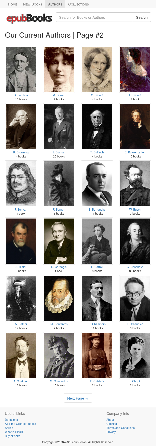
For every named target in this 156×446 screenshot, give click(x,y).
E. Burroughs (97, 209)
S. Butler (20, 267)
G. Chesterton (59, 381)
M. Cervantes (59, 324)
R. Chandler (135, 324)
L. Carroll (97, 267)
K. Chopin (135, 381)
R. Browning (21, 152)
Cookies (111, 424)
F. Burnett (59, 209)
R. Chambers (97, 324)
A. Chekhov (20, 381)
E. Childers (97, 381)
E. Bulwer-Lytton (135, 152)
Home (12, 4)
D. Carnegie (59, 267)
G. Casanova (135, 267)
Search (142, 17)
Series (9, 428)
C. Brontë (97, 95)
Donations (11, 420)
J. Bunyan (20, 209)
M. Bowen (59, 95)
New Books (32, 4)
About (110, 420)
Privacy (111, 432)
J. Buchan (59, 152)
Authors (55, 4)
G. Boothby (21, 95)
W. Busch (135, 209)
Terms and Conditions (120, 428)
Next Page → (78, 398)
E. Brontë (135, 95)
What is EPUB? (14, 432)
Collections (78, 4)
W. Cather (20, 324)
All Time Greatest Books (20, 424)
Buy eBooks (12, 436)
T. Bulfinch (97, 152)
